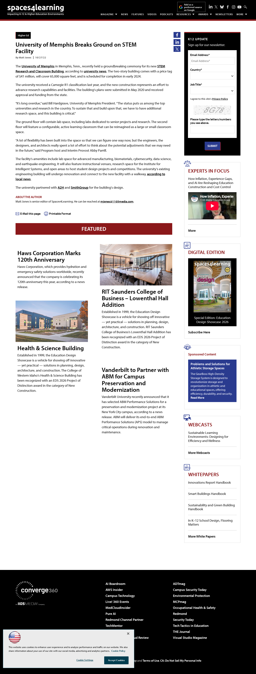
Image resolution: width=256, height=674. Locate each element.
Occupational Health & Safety (194, 607)
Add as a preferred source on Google (193, 7)
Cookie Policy (118, 650)
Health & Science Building (50, 348)
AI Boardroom (115, 584)
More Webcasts (199, 453)
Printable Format (60, 213)
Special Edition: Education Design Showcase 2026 (212, 320)
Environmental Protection (191, 596)
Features (138, 14)
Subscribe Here (199, 332)
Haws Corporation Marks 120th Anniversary (49, 256)
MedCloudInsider (118, 607)
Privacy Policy (220, 99)
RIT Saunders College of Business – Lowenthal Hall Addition (135, 298)
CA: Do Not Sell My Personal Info (180, 660)
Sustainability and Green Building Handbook (211, 507)
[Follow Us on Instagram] (233, 7)
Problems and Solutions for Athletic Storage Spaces (210, 366)
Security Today (183, 619)
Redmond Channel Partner (124, 619)
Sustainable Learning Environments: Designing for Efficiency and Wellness (208, 436)
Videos (152, 14)
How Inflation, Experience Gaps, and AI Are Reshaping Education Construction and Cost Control (210, 183)
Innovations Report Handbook (209, 482)
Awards (203, 14)
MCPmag (179, 602)
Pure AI (111, 613)
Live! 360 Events (117, 602)
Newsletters (224, 14)
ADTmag (179, 584)
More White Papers (202, 536)
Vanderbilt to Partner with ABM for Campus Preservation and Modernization (135, 379)
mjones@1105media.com (116, 201)
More (240, 14)
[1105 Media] (38, 624)
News (124, 14)
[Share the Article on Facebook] (177, 35)
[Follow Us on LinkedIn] (211, 6)
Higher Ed (23, 35)
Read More (197, 397)
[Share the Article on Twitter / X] (177, 49)
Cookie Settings (84, 659)
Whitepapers (203, 474)
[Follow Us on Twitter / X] (216, 6)
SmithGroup (79, 187)
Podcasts (166, 14)
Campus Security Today (190, 590)
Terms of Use (151, 660)
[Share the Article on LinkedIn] (177, 42)
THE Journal (181, 631)
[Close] (128, 633)
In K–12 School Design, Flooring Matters (210, 522)
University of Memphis (38, 66)
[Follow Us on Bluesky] (222, 7)
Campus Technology (120, 596)
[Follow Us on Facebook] (228, 7)
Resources (184, 14)
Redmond (180, 613)
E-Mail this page (30, 213)
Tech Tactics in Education (191, 625)
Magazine (107, 14)
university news (95, 71)
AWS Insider (114, 590)
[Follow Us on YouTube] (239, 7)
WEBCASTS (200, 424)
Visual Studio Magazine (190, 637)
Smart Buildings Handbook (207, 494)
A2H (61, 187)
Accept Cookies (116, 660)
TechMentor (114, 625)
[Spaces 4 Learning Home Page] (35, 9)
